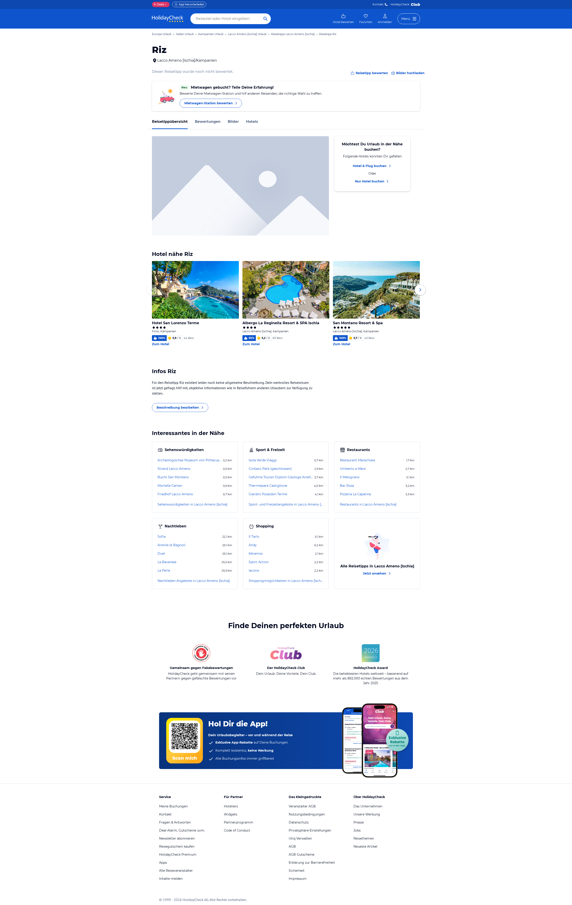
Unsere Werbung (366, 814)
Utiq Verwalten (300, 838)
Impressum (298, 879)
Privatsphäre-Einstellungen (310, 830)
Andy (253, 545)
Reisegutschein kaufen (176, 846)
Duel (161, 554)
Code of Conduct (237, 830)
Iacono (254, 570)
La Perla (164, 570)
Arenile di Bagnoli (171, 545)
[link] (343, 18)
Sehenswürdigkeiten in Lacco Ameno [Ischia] (192, 504)
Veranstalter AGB (302, 806)
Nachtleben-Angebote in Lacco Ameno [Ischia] (194, 581)
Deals (159, 4)
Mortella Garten (170, 486)
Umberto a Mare (353, 469)
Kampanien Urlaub (210, 34)
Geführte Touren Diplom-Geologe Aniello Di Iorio (281, 477)
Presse (358, 822)
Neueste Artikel (365, 846)
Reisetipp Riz (327, 34)
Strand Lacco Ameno (174, 469)
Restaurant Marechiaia (357, 460)
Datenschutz (299, 822)
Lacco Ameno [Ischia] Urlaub (247, 34)
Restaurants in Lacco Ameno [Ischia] (368, 504)
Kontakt (377, 4)
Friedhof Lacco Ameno (175, 494)
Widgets (230, 814)
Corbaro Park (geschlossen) (270, 469)
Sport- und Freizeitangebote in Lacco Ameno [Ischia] (286, 504)
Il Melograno (350, 477)
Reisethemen (363, 838)
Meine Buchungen (173, 806)
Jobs (357, 830)
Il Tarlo (254, 537)
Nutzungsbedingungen (307, 814)
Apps (163, 863)
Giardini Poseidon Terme (268, 494)
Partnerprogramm (238, 822)
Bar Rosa (347, 486)
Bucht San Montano (173, 477)
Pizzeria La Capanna (355, 494)
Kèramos (256, 554)
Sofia (162, 537)
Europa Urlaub (161, 34)
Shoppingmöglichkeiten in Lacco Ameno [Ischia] (286, 581)
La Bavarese (167, 562)
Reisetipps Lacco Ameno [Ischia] (293, 34)
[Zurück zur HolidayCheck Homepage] (167, 18)
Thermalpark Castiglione (268, 486)
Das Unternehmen (367, 806)
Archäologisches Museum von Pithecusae (190, 460)
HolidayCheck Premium (177, 855)
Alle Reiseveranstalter (176, 871)
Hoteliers (231, 806)
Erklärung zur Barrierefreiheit (312, 863)
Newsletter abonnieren (177, 838)
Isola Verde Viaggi (263, 460)
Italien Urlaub (185, 34)
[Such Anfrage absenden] (265, 18)
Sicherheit (297, 871)
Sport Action (259, 562)
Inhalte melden (171, 879)
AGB (292, 846)
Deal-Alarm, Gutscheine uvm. (182, 830)
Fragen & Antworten (175, 822)
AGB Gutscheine (301, 855)
